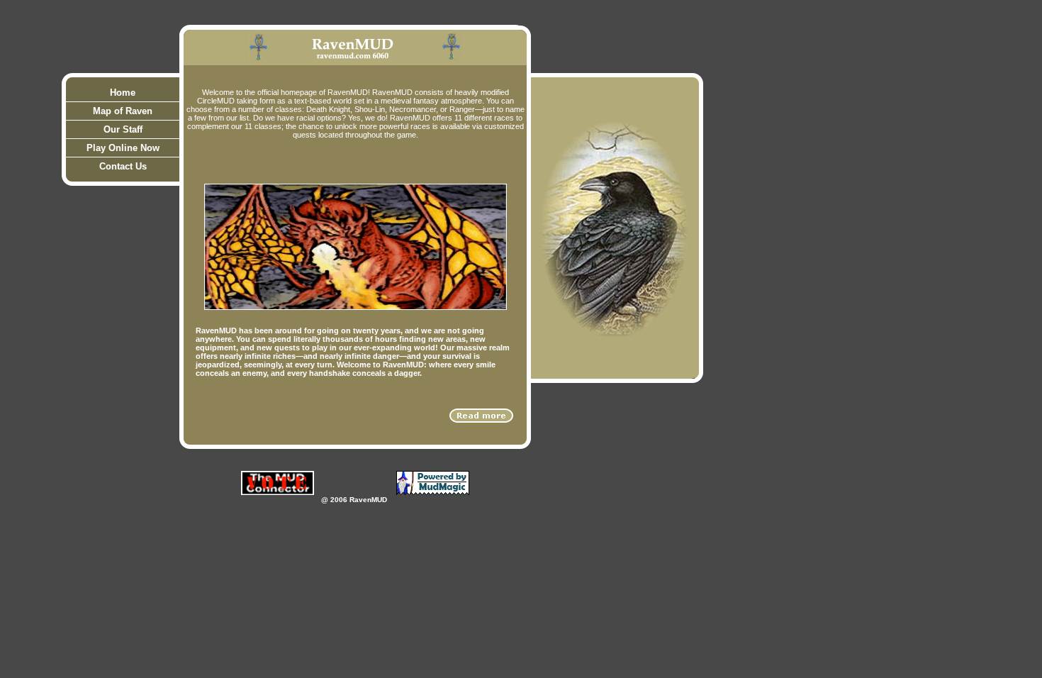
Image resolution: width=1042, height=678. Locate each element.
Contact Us (123, 166)
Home (122, 92)
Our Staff (122, 129)
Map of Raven (122, 111)
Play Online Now (122, 148)
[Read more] (481, 415)
